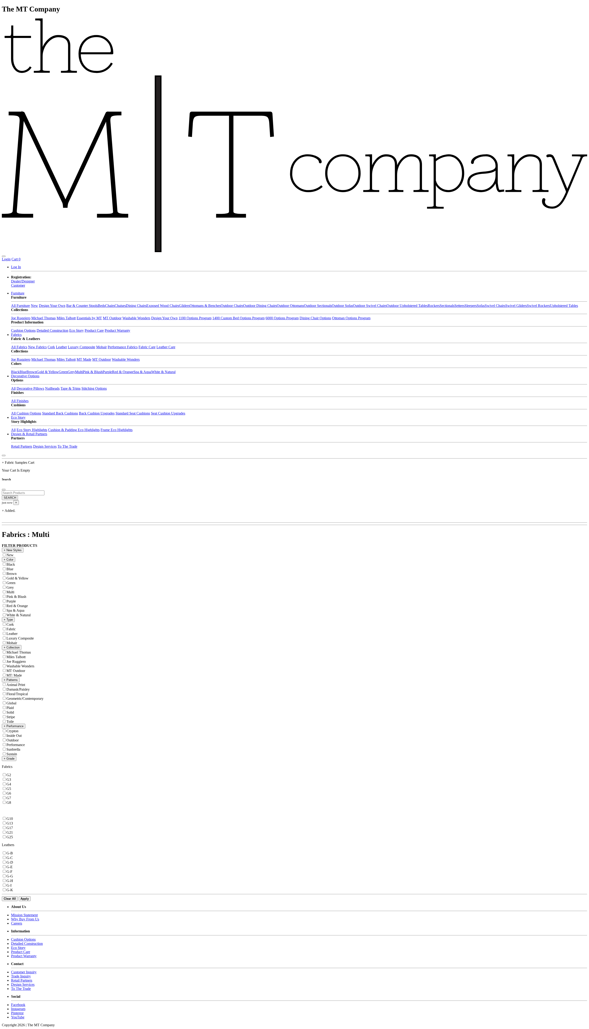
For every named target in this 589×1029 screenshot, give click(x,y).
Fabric (11, 629)
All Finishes (20, 401)
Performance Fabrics (123, 347)
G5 (8, 789)
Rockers (434, 306)
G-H (9, 881)
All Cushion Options (26, 413)
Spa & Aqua (142, 372)
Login (6, 259)
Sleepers (471, 306)
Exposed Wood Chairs (162, 306)
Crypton (12, 731)
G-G (9, 876)
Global (11, 703)
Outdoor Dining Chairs (260, 306)
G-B (9, 853)
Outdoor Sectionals (318, 306)
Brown (31, 372)
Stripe (10, 717)
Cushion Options (23, 330)
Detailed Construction (52, 330)
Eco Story (76, 330)
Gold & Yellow (48, 372)
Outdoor (12, 740)
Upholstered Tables (564, 306)
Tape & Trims (71, 388)
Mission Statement (24, 915)
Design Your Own (52, 306)
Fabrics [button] (16, 335)
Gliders (184, 306)
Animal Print (15, 685)
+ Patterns (11, 680)
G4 (8, 784)
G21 (9, 832)
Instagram (18, 1009)
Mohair (101, 347)
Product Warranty (117, 330)
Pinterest (17, 1013)
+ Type (8, 619)
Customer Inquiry (24, 972)
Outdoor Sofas (342, 306)
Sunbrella (13, 749)
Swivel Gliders (516, 306)
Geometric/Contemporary (24, 698)
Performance (15, 745)
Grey (71, 372)
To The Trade (67, 446)
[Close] (4, 455)
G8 (8, 802)
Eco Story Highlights (32, 430)
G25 (9, 837)
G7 (8, 798)
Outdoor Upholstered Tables (407, 306)
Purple (107, 372)
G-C (9, 858)
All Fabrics (19, 347)
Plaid (10, 708)
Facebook (18, 1005)
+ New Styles (13, 550)
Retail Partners (21, 446)
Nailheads (52, 388)
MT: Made (14, 675)
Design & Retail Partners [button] (29, 434)
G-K (9, 890)
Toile (10, 721)
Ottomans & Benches (205, 306)
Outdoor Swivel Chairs (370, 306)
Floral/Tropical (17, 694)
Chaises (120, 306)
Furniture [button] (17, 293)
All (13, 388)
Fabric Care (147, 347)
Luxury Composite (81, 347)
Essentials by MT (89, 318)
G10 (9, 819)
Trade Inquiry (21, 976)
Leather (61, 347)
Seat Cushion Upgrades (168, 413)
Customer (18, 285)
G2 (8, 775)
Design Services (45, 446)
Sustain (11, 754)
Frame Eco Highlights (117, 430)
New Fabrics (37, 347)
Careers (16, 923)
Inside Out (14, 736)
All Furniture (20, 306)
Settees (459, 306)
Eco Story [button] (18, 417)
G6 (8, 793)
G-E (9, 867)
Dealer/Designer (23, 281)
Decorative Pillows (30, 388)
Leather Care (165, 347)
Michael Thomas (43, 318)
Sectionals (447, 306)
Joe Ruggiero (20, 318)
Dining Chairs (136, 306)
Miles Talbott (66, 318)
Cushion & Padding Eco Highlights (74, 430)
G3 (8, 779)
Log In (16, 267)
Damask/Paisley (18, 689)
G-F (9, 871)
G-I (9, 885)
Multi (79, 372)
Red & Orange (122, 372)
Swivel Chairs (495, 306)
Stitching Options (94, 388)
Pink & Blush (93, 372)
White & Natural (163, 372)
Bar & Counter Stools (82, 306)
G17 (9, 828)
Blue (23, 372)
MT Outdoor (112, 318)
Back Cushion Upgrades (97, 413)
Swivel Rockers (538, 306)
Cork (51, 347)
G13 (9, 823)
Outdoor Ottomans (290, 306)
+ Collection (12, 647)
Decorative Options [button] (25, 376)
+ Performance (13, 726)
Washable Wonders (136, 318)
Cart (16, 259)
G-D (9, 862)
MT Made (84, 359)
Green (63, 372)
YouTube (17, 1017)
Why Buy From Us (25, 919)
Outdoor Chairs (232, 306)
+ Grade (9, 758)
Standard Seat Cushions (132, 413)
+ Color (8, 559)
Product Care (94, 330)
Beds (101, 306)
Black (15, 372)
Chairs (110, 306)
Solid (10, 712)
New (34, 306)
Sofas (481, 306)
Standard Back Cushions (60, 413)
